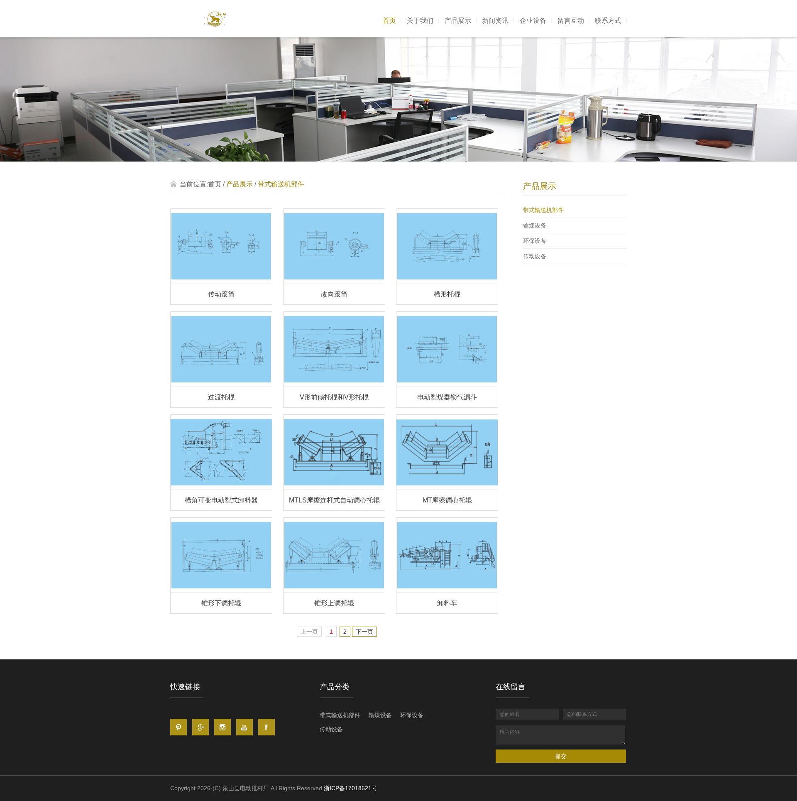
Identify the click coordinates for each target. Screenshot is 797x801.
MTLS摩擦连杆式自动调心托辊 (334, 500)
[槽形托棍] (447, 281)
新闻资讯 (495, 20)
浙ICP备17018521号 (350, 788)
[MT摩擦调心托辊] (447, 487)
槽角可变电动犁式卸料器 (221, 500)
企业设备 (533, 20)
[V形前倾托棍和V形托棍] (334, 384)
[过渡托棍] (221, 384)
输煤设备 (534, 225)
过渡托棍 (221, 397)
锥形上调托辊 (334, 603)
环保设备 (534, 241)
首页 (389, 20)
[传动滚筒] (221, 281)
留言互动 (570, 20)
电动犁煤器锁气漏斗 (447, 397)
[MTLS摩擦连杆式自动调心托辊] (334, 487)
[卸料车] (447, 590)
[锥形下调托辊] (221, 590)
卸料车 (447, 603)
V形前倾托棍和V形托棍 (334, 397)
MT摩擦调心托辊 (447, 500)
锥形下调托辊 (221, 603)
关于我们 (420, 20)
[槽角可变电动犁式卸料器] (221, 487)
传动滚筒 (221, 294)
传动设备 (534, 256)
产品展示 (458, 20)
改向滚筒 (334, 294)
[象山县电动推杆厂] (216, 19)
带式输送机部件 (543, 210)
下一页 (364, 631)
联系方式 (608, 20)
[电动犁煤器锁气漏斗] (447, 384)
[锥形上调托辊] (334, 590)
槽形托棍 (447, 294)
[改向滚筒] (334, 281)
